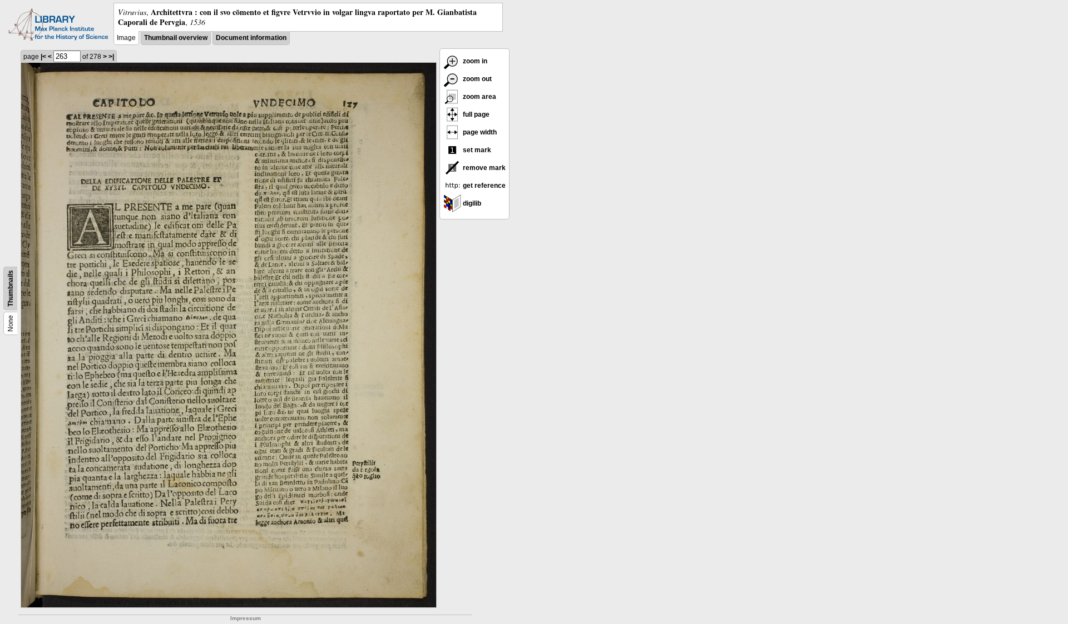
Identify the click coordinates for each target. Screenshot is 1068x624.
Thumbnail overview (175, 38)
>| (111, 57)
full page (475, 114)
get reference (483, 185)
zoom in (474, 61)
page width (479, 132)
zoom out (476, 79)
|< (43, 57)
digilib (471, 203)
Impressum (245, 618)
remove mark (483, 168)
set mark (476, 150)
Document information (251, 38)
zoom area (478, 97)
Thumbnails (10, 288)
